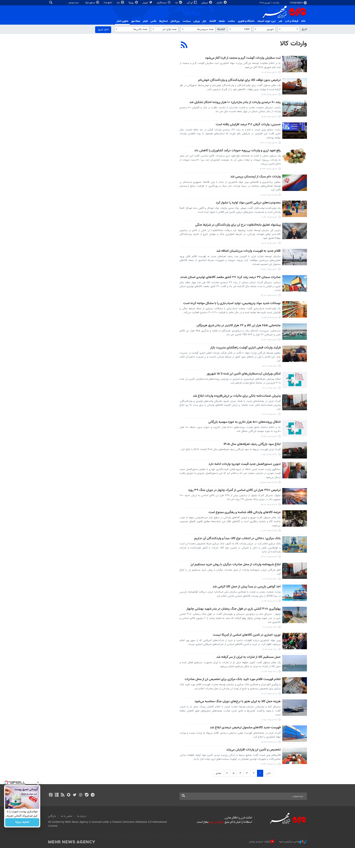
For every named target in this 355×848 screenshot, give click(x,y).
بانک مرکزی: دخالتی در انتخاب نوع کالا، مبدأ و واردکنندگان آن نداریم (237, 538)
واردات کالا (293, 44)
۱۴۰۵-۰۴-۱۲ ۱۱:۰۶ (269, 627)
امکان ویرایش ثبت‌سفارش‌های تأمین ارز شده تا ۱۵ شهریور (244, 374)
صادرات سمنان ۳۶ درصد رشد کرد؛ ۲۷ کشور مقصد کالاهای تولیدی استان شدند (230, 277)
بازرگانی (52, 816)
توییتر (146, 3)
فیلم (145, 21)
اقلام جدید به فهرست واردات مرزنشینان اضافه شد (248, 251)
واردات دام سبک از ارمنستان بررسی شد (255, 177)
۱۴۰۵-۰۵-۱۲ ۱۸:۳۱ (269, 340)
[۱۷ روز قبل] (294, 309)
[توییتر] (74, 795)
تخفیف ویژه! (22, 822)
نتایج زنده (108, 2)
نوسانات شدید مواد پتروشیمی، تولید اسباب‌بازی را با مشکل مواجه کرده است (232, 303)
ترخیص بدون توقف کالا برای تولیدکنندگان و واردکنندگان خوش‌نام (239, 80)
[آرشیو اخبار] (56, 795)
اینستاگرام (162, 3)
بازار (204, 21)
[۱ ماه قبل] (294, 450)
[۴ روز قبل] (294, 108)
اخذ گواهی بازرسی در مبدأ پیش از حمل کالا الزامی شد (247, 587)
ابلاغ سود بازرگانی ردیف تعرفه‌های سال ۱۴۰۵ (252, 444)
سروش (205, 3)
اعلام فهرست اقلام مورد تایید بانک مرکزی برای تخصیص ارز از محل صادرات (233, 679)
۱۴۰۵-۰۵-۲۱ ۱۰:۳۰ (269, 217)
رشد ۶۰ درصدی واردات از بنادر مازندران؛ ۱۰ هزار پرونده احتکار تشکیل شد (235, 102)
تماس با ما (66, 816)
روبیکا (131, 3)
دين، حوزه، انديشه (266, 21)
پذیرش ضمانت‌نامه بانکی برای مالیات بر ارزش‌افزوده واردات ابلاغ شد (237, 396)
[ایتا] (50, 795)
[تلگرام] (92, 795)
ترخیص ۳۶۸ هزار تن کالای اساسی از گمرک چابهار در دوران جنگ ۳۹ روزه (234, 490)
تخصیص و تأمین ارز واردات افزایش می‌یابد (253, 750)
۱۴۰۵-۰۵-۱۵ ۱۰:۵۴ (269, 317)
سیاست (187, 21)
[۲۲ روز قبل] (294, 402)
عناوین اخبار (122, 21)
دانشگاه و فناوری (246, 21)
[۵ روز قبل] (294, 156)
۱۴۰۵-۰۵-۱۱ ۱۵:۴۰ (269, 366)
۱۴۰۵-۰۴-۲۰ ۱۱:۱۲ (269, 579)
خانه (303, 21)
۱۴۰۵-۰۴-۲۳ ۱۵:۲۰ (269, 505)
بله (177, 3)
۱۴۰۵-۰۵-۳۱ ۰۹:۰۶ (269, 72)
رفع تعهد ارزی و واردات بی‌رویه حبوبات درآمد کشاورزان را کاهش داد (237, 150)
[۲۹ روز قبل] (294, 428)
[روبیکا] (68, 795)
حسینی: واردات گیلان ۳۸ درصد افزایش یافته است (248, 124)
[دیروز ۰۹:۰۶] (294, 64)
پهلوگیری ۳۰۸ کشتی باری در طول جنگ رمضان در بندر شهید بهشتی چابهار (233, 609)
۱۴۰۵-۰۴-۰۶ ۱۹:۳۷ (269, 764)
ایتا (118, 3)
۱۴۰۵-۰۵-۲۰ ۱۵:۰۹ (269, 243)
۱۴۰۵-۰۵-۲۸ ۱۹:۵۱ (269, 117)
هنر (280, 21)
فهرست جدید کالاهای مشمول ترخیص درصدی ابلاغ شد (245, 727)
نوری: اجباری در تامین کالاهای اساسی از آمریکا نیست (247, 635)
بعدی (218, 773)
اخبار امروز (103, 30)
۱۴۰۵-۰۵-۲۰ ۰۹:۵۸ (268, 269)
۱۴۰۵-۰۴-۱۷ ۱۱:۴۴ (269, 601)
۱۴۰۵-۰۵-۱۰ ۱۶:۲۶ (269, 414)
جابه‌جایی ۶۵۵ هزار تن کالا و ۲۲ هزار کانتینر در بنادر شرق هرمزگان (239, 325)
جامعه (222, 21)
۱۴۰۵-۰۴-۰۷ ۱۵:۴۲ (269, 742)
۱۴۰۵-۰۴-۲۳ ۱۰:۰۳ (269, 531)
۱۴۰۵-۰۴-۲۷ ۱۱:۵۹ (269, 454)
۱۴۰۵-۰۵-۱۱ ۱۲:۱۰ (269, 388)
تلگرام (220, 3)
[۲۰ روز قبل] (294, 331)
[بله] (86, 795)
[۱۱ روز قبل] (294, 209)
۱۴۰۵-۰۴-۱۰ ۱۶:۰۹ (269, 649)
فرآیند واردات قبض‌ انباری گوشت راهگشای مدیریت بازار (245, 348)
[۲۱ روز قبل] (294, 354)
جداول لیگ (90, 3)
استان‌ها (163, 21)
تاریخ (304, 29)
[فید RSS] (62, 795)
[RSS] (184, 45)
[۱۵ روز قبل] (294, 283)
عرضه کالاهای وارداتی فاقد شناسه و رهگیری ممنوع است (245, 512)
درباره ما (81, 816)
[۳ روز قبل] (294, 86)
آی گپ (190, 3)
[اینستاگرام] (80, 795)
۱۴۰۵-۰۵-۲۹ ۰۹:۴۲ (269, 95)
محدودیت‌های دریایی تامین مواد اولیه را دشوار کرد (248, 203)
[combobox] (289, 29)
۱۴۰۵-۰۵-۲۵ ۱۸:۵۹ (268, 195)
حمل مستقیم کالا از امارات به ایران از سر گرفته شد (248, 657)
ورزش (196, 21)
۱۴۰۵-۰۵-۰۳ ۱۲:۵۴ (269, 436)
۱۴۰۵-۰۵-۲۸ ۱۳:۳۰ (268, 143)
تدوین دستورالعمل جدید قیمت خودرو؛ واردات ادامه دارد (245, 464)
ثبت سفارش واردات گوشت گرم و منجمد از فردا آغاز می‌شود (243, 58)
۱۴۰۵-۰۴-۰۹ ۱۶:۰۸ (269, 694)
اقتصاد (212, 21)
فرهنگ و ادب (291, 21)
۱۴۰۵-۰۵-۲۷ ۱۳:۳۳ (268, 169)
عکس (153, 21)
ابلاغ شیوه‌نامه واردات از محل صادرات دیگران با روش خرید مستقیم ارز (235, 564)
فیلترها (221, 29)
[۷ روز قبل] (294, 183)
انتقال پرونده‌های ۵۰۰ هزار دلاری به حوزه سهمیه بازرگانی (244, 422)
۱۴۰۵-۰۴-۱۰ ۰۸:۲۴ (269, 671)
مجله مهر (135, 21)
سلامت (231, 21)
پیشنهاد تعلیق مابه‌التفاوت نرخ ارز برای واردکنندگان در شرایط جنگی (238, 225)
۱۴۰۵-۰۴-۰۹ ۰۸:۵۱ (269, 720)
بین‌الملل (175, 21)
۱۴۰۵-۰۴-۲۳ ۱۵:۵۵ (268, 482)
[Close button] (38, 782)
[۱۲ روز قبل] (294, 231)
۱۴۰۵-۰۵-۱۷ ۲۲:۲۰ (269, 295)
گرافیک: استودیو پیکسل (260, 841)
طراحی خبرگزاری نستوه (289, 841)
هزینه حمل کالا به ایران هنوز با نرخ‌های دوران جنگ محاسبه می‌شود (238, 701)
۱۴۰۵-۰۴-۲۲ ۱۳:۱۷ (269, 557)
